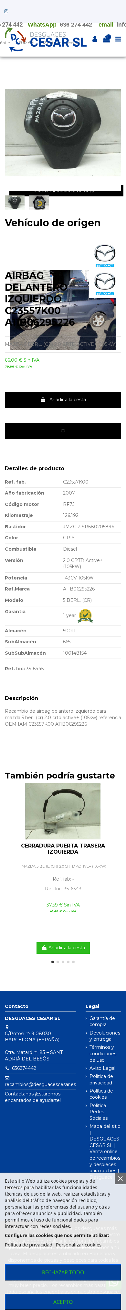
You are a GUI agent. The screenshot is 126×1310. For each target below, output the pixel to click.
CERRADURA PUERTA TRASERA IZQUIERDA (63, 849)
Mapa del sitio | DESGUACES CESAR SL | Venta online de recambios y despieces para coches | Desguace (105, 1151)
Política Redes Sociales (98, 1112)
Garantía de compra (102, 1021)
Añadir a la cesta (67, 400)
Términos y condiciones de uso (102, 1053)
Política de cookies (101, 1094)
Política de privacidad (101, 1079)
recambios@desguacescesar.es (40, 1084)
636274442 (24, 1068)
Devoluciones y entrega (104, 1036)
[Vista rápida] (116, 803)
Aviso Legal (102, 1068)
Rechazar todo (63, 1272)
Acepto (63, 1301)
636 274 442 (76, 24)
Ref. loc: (15, 669)
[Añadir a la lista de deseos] (63, 431)
